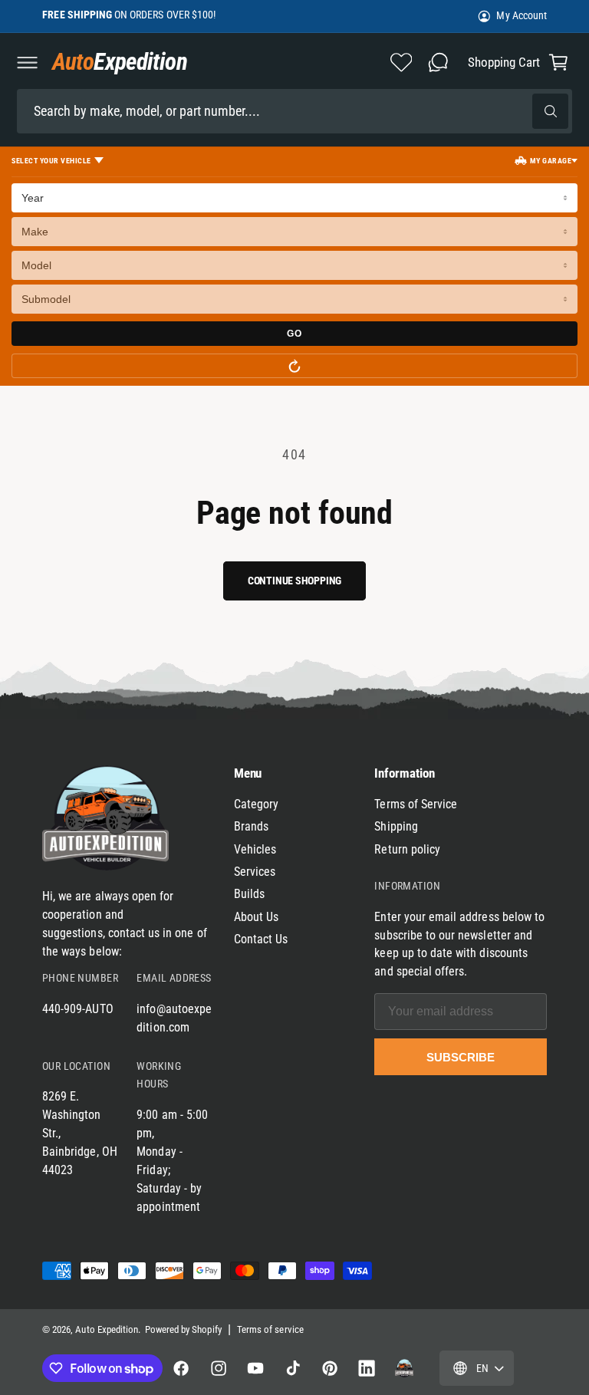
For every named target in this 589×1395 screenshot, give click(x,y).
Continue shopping (294, 580)
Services (254, 871)
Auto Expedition (106, 1329)
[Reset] (294, 366)
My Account (521, 15)
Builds (249, 894)
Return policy (407, 849)
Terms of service (270, 1329)
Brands (251, 826)
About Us (256, 917)
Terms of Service (415, 804)
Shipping (395, 826)
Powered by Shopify (183, 1329)
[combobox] (294, 111)
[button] (26, 62)
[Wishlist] (401, 62)
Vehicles (255, 849)
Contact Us (261, 939)
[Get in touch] (438, 62)
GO (294, 333)
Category (256, 804)
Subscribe (460, 1057)
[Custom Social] (404, 1368)
